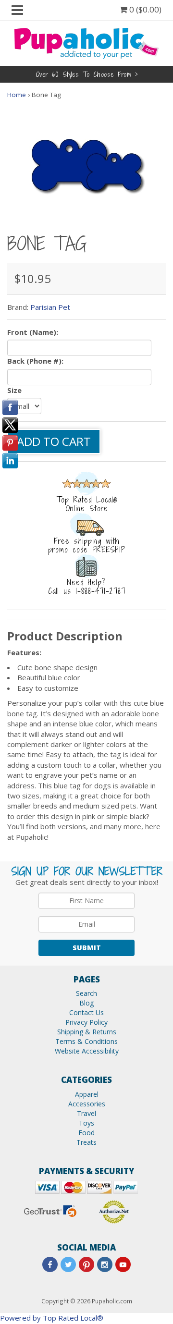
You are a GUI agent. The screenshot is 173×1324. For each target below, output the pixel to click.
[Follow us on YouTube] (123, 1264)
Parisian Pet (50, 307)
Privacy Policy (86, 1022)
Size (14, 390)
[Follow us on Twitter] (68, 1264)
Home (16, 94)
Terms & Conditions (86, 1041)
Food (86, 1132)
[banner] (86, 42)
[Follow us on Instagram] (104, 1264)
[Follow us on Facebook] (50, 1264)
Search (86, 993)
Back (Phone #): (35, 361)
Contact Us (86, 1012)
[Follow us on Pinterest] (86, 1264)
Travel (86, 1113)
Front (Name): (32, 332)
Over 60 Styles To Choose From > (87, 74)
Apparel (87, 1094)
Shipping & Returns (86, 1031)
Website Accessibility (87, 1050)
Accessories (86, 1103)
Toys (86, 1123)
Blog (86, 1002)
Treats (86, 1142)
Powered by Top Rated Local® (51, 1318)
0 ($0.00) (144, 9)
